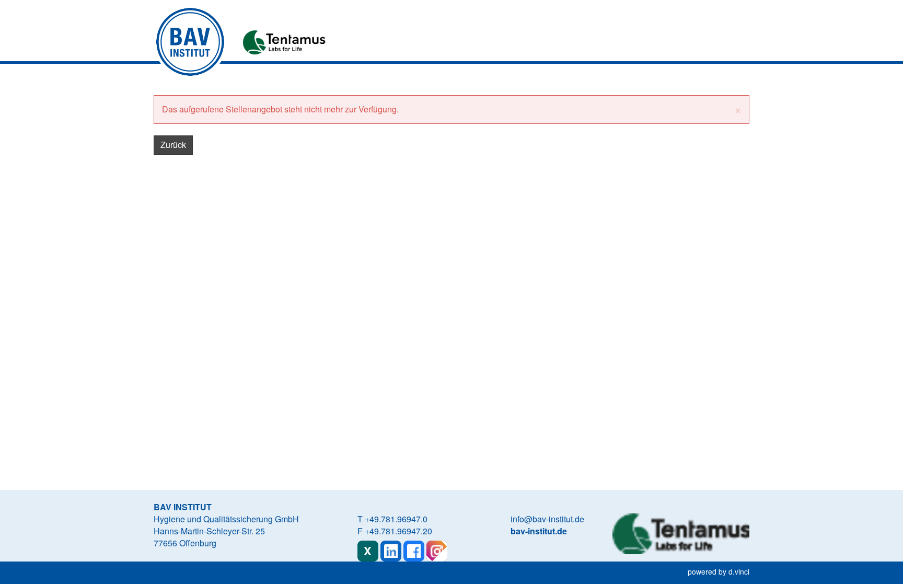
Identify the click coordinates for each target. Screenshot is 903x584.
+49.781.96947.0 (396, 519)
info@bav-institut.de (547, 519)
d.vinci (738, 571)
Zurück (173, 145)
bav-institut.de (539, 531)
